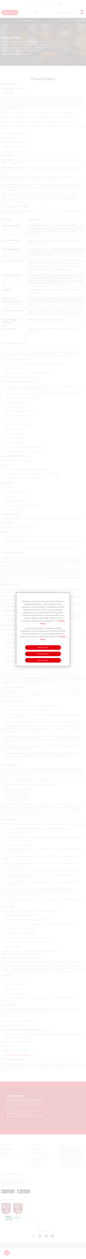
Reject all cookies (43, 660)
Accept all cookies (43, 654)
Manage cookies (43, 647)
